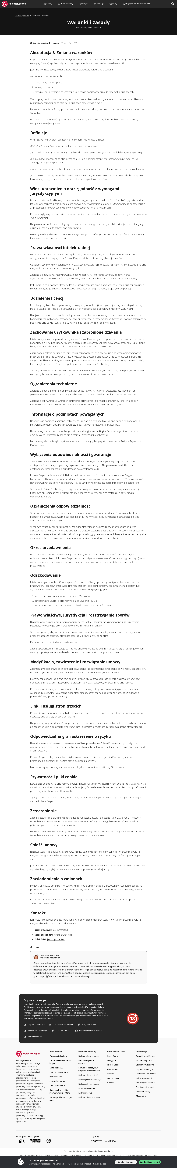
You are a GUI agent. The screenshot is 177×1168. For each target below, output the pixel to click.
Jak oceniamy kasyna (145, 1060)
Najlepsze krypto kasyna (88, 1084)
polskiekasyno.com (67, 158)
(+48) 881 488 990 (63, 1030)
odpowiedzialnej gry (40, 496)
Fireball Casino (113, 1065)
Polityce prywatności (97, 783)
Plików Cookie (37, 445)
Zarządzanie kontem (58, 1056)
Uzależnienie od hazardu (63, 1024)
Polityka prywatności (144, 1078)
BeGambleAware (35, 1036)
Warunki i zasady (143, 1091)
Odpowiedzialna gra (36, 1024)
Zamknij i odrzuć (125, 1162)
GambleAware (118, 767)
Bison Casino (112, 1056)
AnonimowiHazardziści (94, 767)
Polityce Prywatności (131, 441)
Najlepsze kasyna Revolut (89, 1097)
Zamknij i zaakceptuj (150, 1162)
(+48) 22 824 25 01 (89, 1024)
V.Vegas (110, 1082)
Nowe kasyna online (86, 1088)
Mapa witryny (141, 1096)
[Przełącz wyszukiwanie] (172, 3)
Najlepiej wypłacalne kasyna (90, 1079)
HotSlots (111, 1073)
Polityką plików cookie (99, 1164)
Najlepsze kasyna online (88, 1056)
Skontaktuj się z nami (145, 1087)
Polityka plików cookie (145, 1082)
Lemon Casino (113, 1078)
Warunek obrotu (56, 1076)
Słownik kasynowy (57, 1081)
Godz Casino (112, 1069)
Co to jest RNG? (56, 1068)
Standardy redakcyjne (145, 1065)
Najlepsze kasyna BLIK (88, 1075)
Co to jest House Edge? (59, 1072)
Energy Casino (113, 1060)
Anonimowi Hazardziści (37, 1030)
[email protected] (59, 929)
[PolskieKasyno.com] (16, 4)
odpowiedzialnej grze (41, 747)
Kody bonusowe (85, 1093)
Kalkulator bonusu (57, 1085)
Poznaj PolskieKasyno (145, 1056)
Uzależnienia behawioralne (90, 1030)
